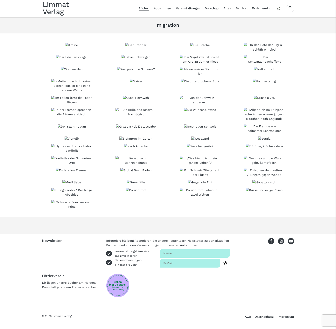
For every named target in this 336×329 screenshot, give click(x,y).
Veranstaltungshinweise (132, 253)
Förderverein (260, 8)
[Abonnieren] (225, 262)
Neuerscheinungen (128, 262)
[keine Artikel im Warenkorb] (290, 8)
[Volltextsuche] (279, 8)
